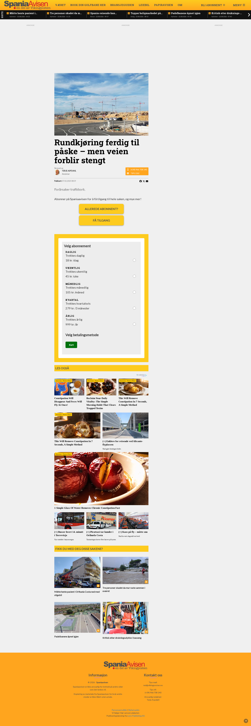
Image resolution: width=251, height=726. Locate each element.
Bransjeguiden (122, 5)
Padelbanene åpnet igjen (185, 13)
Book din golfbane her (88, 5)
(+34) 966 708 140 (139, 169)
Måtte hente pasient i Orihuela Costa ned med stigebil (24, 13)
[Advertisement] (30, 70)
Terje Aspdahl (153, 700)
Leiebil (144, 5)
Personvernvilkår (119, 710)
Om (180, 5)
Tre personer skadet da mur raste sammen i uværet (66, 13)
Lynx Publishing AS (136, 716)
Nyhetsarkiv (134, 710)
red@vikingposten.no (153, 685)
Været (60, 5)
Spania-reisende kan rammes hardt (102, 13)
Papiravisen (163, 5)
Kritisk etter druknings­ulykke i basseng (225, 13)
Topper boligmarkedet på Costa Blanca (146, 13)
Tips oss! (135, 173)
